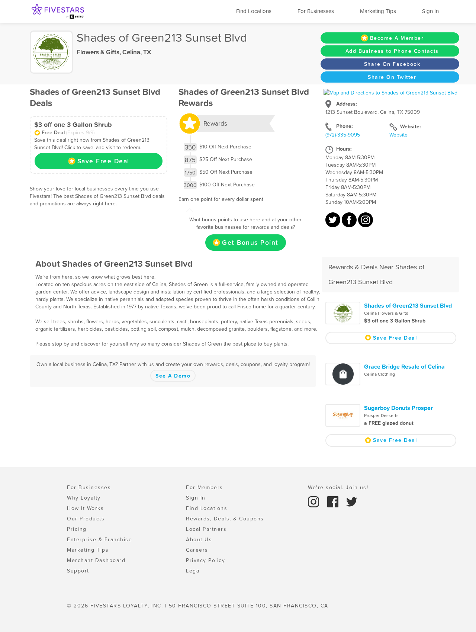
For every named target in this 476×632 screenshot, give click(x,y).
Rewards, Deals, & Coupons (225, 518)
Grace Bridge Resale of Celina (404, 366)
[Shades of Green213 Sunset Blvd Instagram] (365, 223)
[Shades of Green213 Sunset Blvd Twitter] (333, 223)
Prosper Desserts (381, 415)
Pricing (77, 529)
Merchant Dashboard (96, 560)
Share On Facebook (392, 64)
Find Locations (253, 11)
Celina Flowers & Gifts (386, 313)
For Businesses (316, 11)
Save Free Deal (103, 161)
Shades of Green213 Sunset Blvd (408, 305)
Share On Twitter (392, 77)
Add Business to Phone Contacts (392, 51)
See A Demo (172, 375)
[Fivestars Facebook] (334, 501)
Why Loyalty (84, 497)
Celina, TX (136, 52)
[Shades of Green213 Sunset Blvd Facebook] (350, 223)
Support (78, 570)
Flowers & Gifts (98, 52)
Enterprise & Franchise (99, 539)
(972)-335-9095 (342, 134)
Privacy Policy (205, 560)
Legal (193, 570)
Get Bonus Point (250, 242)
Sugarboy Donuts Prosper (398, 407)
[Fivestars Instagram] (314, 501)
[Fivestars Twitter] (351, 501)
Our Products (85, 518)
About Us (199, 539)
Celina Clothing (379, 374)
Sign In (430, 11)
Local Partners (206, 529)
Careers (197, 550)
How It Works (85, 508)
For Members (204, 487)
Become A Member (397, 38)
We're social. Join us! (338, 487)
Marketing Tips (378, 11)
